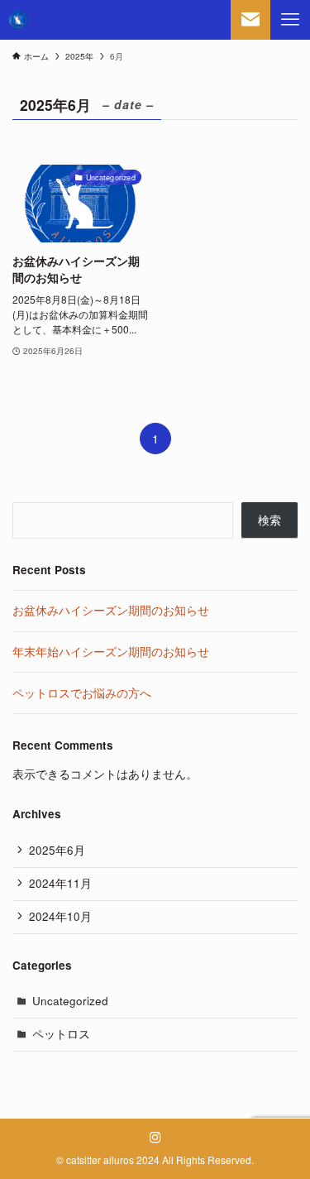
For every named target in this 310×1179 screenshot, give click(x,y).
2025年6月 (57, 850)
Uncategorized (70, 1001)
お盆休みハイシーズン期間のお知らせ (110, 610)
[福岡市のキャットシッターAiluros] (18, 20)
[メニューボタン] (290, 20)
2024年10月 (60, 916)
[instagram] (155, 1137)
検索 (269, 520)
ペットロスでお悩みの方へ (81, 693)
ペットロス (61, 1034)
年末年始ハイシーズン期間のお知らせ (110, 651)
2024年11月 (60, 883)
